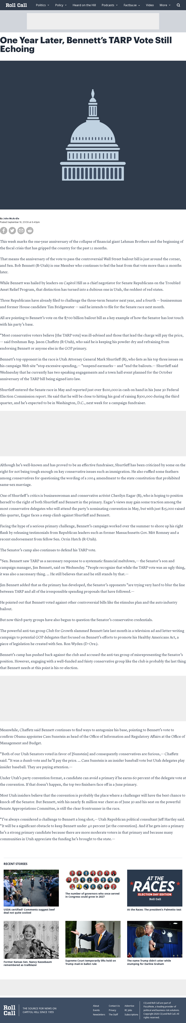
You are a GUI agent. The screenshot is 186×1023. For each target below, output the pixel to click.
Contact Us (114, 1005)
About (96, 1005)
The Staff (113, 1014)
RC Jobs (128, 1010)
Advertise (129, 1005)
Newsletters (99, 1014)
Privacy (112, 1010)
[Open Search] (178, 5)
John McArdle (11, 219)
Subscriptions (131, 1014)
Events (96, 1010)
